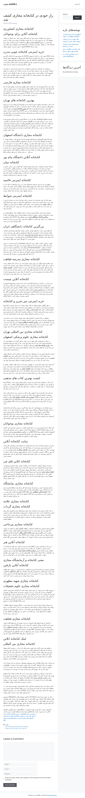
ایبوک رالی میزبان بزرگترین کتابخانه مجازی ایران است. (19, 716)
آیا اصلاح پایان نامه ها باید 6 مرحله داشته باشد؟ (16, 726)
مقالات (7, 724)
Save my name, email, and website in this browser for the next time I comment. (28, 779)
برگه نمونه (77, 4)
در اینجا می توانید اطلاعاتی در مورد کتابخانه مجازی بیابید (19, 714)
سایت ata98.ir (10, 4)
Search (65, 14)
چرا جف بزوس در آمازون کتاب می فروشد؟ (16, 728)
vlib (4, 720)
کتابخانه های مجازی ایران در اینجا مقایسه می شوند (18, 718)
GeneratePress (52, 795)
